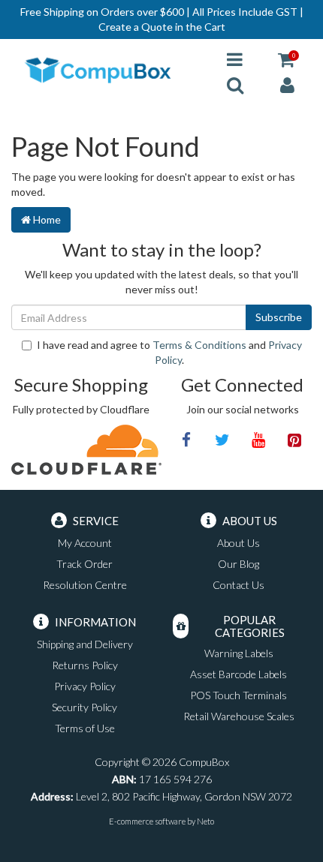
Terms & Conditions (199, 344)
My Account (85, 542)
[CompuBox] (107, 71)
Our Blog (238, 563)
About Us (238, 542)
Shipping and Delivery (85, 644)
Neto (205, 821)
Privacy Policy (85, 686)
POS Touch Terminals (238, 695)
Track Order (84, 563)
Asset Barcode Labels (238, 674)
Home (46, 219)
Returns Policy (85, 665)
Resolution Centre (85, 584)
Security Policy (84, 707)
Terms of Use (85, 728)
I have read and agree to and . (169, 352)
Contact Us (238, 584)
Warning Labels (238, 653)
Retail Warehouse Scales (238, 716)
